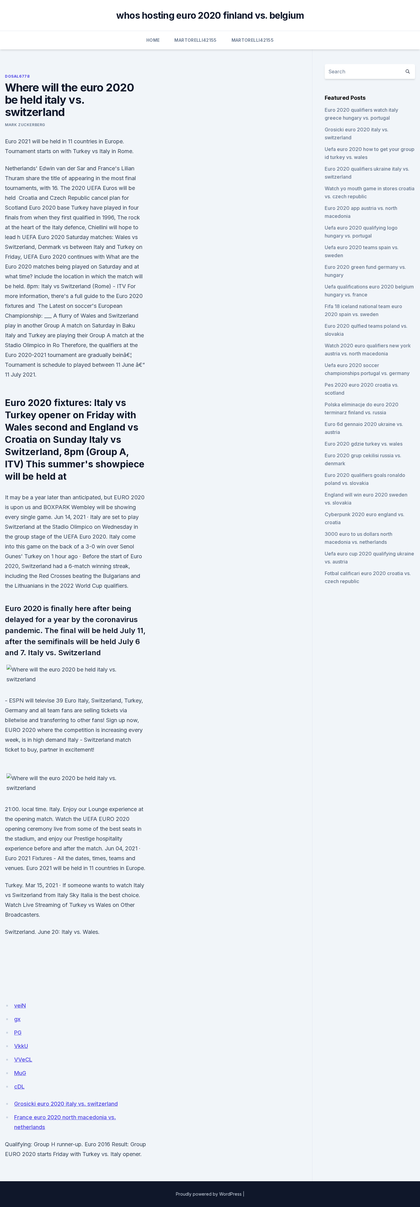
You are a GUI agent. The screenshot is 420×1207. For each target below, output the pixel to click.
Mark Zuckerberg (25, 124)
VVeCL (23, 1059)
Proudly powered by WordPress (209, 1194)
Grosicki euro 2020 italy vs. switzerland (66, 1104)
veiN (20, 1005)
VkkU (21, 1046)
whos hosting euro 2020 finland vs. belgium (210, 15)
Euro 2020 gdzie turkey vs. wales (363, 444)
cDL (19, 1086)
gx (17, 1019)
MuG (20, 1073)
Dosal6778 (17, 76)
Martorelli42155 (195, 40)
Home (153, 40)
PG (18, 1032)
